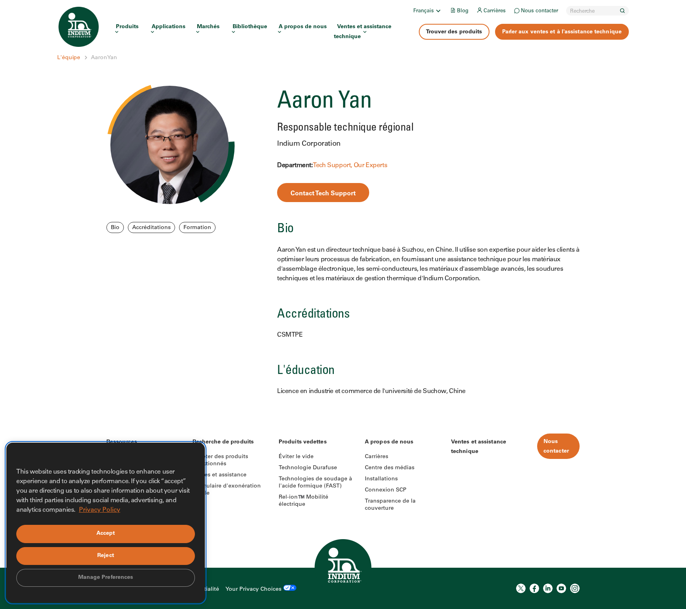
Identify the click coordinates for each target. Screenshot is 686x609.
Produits (127, 27)
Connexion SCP (386, 490)
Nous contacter (539, 11)
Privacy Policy (99, 510)
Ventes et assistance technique (362, 32)
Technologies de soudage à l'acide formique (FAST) (315, 482)
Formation (197, 228)
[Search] (622, 10)
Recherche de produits (223, 442)
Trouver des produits (454, 32)
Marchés (208, 27)
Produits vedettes (303, 442)
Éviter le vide (296, 457)
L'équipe (68, 58)
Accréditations (151, 228)
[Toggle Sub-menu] (438, 11)
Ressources (121, 442)
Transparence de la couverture (390, 505)
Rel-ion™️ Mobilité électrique (303, 501)
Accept (105, 533)
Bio (115, 228)
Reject (105, 556)
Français (423, 11)
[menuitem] (427, 10)
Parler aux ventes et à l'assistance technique (562, 32)
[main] (343, 201)
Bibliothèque (250, 27)
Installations (381, 479)
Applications (168, 27)
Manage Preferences (105, 577)
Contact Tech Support (323, 194)
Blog (462, 11)
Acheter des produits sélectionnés (220, 460)
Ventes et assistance (220, 475)
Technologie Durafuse (308, 468)
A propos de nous (303, 27)
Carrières (495, 11)
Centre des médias (389, 468)
